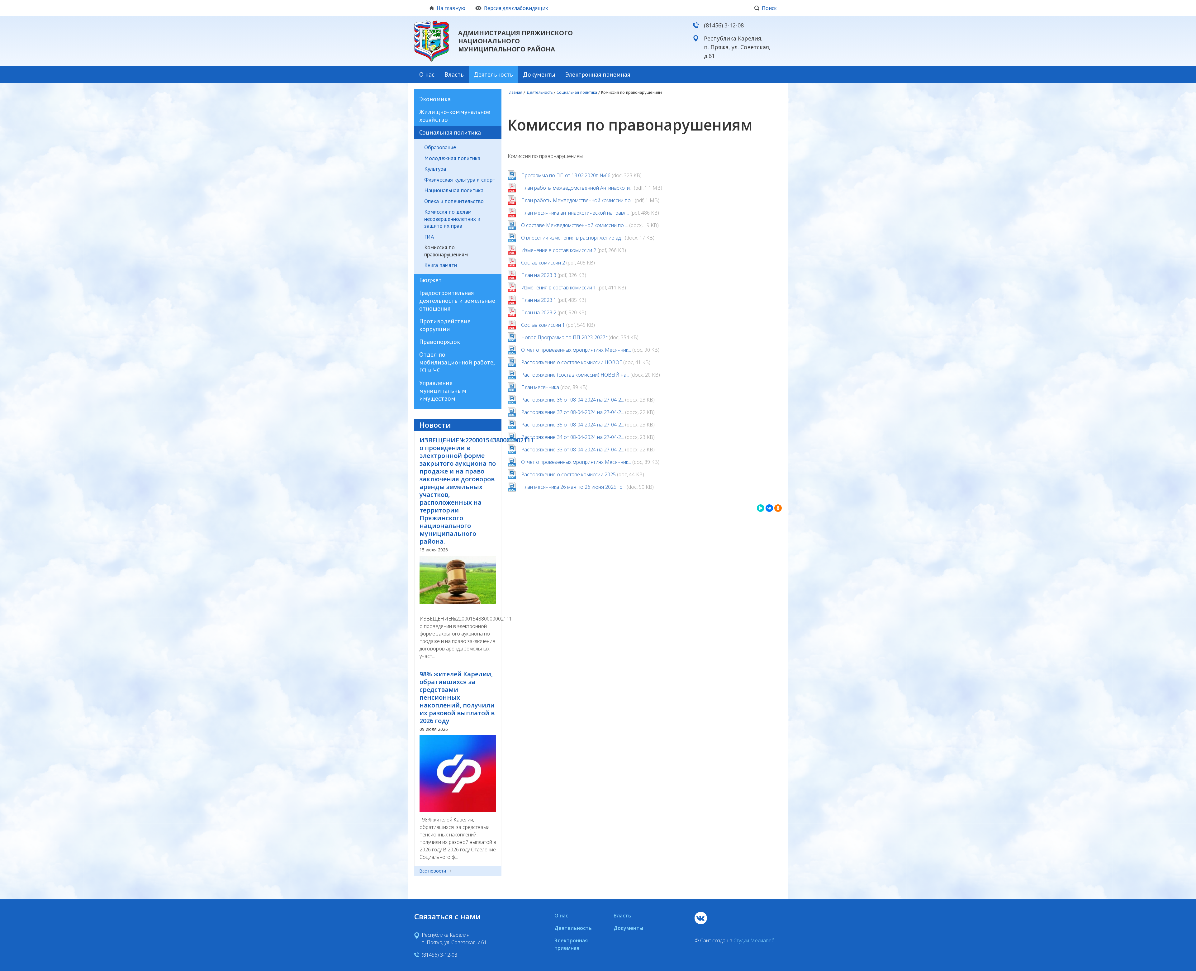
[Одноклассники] (778, 508)
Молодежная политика (452, 158)
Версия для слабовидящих (516, 8)
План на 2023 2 (538, 312)
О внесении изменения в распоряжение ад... (572, 237)
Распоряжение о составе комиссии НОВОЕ (571, 362)
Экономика (435, 99)
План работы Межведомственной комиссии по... (577, 200)
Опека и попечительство (454, 201)
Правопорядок (439, 342)
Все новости (432, 871)
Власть (454, 74)
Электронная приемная (597, 74)
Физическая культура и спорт (459, 179)
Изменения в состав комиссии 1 (558, 287)
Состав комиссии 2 (543, 262)
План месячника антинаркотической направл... (575, 212)
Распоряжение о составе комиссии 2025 (568, 474)
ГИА (429, 236)
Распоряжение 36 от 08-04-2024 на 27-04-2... (572, 399)
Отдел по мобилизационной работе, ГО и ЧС (456, 362)
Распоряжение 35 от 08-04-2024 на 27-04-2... (572, 424)
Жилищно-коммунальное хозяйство (454, 116)
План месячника (540, 387)
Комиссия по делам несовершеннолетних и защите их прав (452, 218)
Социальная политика (450, 132)
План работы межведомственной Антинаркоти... (577, 187)
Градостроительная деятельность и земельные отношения (457, 300)
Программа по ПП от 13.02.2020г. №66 (565, 175)
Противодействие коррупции (445, 325)
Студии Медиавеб (754, 940)
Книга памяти (440, 265)
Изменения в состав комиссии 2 (558, 250)
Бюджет (430, 280)
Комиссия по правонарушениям (446, 251)
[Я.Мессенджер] (760, 508)
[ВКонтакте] (769, 508)
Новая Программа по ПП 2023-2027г (564, 337)
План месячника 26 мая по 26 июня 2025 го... (573, 486)
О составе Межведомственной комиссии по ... (574, 225)
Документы (539, 74)
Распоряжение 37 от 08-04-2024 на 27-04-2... (572, 412)
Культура (435, 168)
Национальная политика (453, 190)
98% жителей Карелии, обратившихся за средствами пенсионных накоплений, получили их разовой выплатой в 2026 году (457, 697)
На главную (451, 8)
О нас (426, 74)
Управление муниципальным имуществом (442, 390)
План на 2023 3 (538, 275)
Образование (440, 147)
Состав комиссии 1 (543, 324)
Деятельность (493, 74)
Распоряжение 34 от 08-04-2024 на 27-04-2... (572, 437)
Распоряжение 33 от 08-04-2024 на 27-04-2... (572, 449)
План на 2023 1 (538, 300)
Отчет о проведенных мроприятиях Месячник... (576, 349)
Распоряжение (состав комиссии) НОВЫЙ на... (575, 374)
